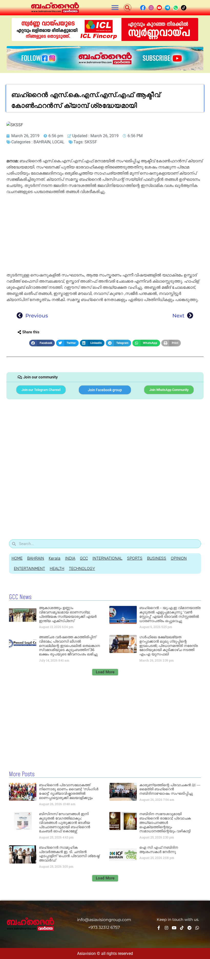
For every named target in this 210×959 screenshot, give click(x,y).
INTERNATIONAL (107, 558)
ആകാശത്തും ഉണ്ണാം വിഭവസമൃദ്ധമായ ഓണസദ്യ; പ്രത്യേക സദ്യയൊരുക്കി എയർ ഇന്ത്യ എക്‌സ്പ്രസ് (68, 614)
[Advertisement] (105, 234)
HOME (17, 558)
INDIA (70, 558)
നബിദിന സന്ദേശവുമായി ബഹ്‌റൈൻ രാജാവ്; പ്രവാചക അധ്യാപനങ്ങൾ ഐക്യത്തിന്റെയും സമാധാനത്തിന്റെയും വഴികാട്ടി (165, 822)
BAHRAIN (42, 142)
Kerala (54, 558)
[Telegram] (189, 928)
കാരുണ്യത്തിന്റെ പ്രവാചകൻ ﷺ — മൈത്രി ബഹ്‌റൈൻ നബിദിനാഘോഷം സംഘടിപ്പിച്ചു (169, 789)
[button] (115, 8)
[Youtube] (174, 928)
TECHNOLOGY (82, 568)
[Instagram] (166, 928)
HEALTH (57, 568)
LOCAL (58, 142)
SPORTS (134, 558)
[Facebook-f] (159, 928)
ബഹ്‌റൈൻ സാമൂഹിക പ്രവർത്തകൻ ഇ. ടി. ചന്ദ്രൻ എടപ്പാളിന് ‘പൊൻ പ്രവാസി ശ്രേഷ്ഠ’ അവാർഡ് (69, 853)
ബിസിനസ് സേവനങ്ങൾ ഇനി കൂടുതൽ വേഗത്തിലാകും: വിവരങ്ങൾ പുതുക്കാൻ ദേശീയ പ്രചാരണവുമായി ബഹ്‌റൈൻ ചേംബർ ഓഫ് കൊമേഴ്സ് (64, 822)
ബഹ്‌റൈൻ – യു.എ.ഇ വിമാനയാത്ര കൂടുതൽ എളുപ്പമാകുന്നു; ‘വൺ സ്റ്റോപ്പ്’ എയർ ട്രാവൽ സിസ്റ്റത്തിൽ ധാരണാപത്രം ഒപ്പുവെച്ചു (170, 614)
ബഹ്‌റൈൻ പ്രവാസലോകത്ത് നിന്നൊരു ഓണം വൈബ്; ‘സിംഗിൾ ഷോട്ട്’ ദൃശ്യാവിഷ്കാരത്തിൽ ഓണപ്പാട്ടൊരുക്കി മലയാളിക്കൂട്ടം (68, 791)
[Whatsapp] (197, 928)
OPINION (179, 558)
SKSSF (91, 142)
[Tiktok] (182, 928)
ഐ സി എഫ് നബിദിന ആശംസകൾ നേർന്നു (158, 849)
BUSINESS (156, 558)
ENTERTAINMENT (29, 568)
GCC (84, 558)
